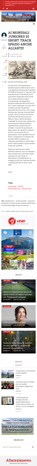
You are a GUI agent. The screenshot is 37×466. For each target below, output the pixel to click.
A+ (5, 82)
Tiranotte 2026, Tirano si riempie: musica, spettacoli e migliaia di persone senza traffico (17, 345)
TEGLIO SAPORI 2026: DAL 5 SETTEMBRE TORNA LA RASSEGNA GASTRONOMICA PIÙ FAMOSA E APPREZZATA (20, 3)
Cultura (20, 56)
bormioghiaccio (14, 189)
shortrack (12, 186)
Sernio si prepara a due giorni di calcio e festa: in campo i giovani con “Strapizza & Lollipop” (17, 294)
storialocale (27, 189)
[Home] (18, 15)
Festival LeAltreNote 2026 (14, 322)
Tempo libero (7, 280)
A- (2, 82)
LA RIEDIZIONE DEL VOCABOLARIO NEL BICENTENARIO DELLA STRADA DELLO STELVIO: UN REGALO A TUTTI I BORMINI (25, 402)
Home (2, 211)
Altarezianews (18, 460)
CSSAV (20, 186)
